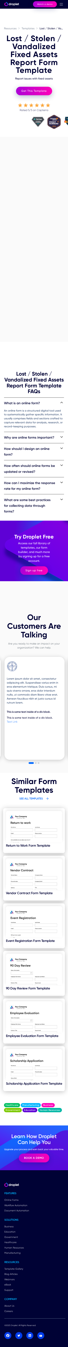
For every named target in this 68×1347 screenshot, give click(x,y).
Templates (28, 28)
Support (8, 1290)
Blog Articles (11, 1274)
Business (9, 1226)
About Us (9, 1305)
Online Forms (11, 1199)
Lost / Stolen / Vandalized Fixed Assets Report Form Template (52, 28)
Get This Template (34, 90)
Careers (8, 1311)
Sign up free (34, 570)
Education (10, 1231)
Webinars (9, 1279)
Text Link (12, 721)
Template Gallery (13, 1268)
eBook (7, 1284)
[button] (61, 4)
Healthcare (10, 1242)
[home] (11, 4)
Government (11, 1237)
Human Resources (14, 1247)
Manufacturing (12, 1252)
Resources (10, 28)
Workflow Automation (15, 1205)
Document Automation (16, 1210)
